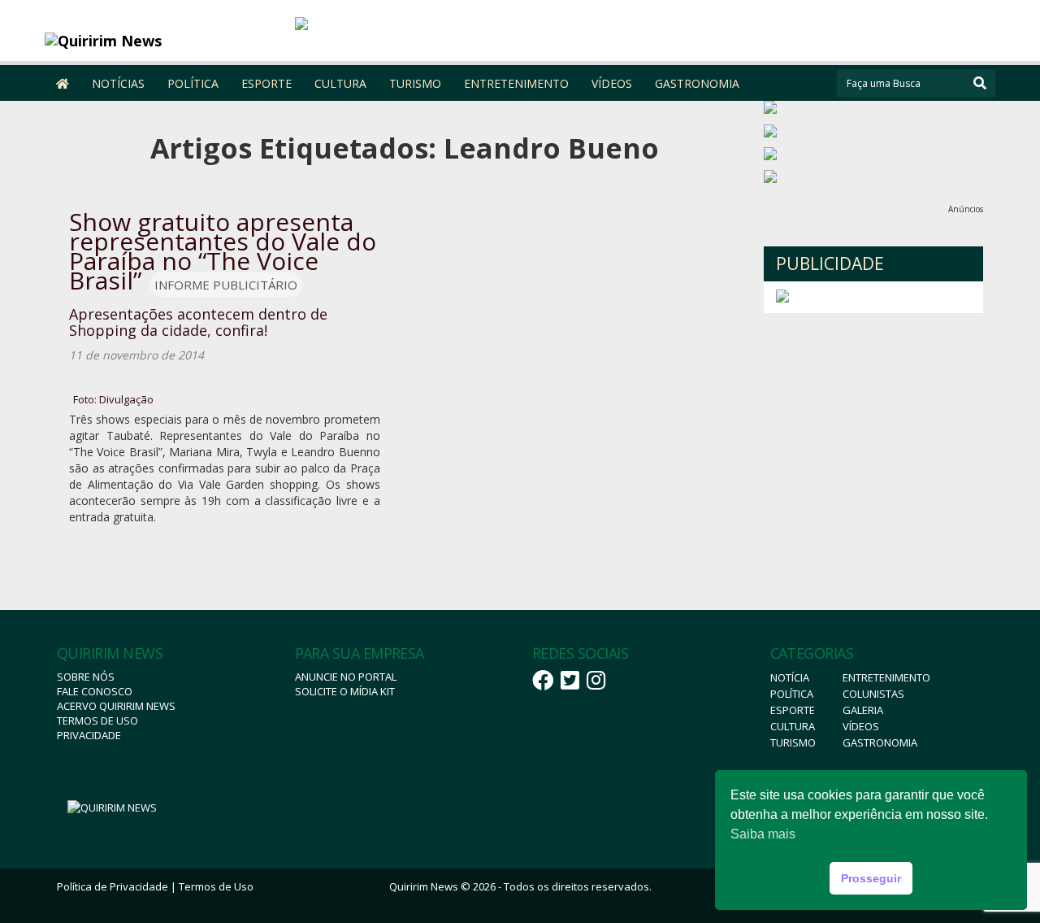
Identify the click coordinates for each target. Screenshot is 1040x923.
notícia (789, 677)
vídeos (861, 726)
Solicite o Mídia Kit (345, 691)
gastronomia (880, 742)
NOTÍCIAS (118, 83)
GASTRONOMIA (697, 83)
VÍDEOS (612, 83)
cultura (792, 726)
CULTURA (340, 83)
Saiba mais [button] (762, 834)
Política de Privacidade (112, 886)
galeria (863, 710)
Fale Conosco (94, 691)
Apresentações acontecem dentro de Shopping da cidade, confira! (198, 322)
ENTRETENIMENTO (516, 83)
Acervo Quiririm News (116, 706)
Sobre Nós (86, 676)
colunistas (873, 693)
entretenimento (886, 677)
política (791, 693)
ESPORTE (266, 83)
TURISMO (415, 83)
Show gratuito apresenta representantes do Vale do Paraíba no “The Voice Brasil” (222, 251)
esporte (792, 710)
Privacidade (89, 735)
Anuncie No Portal (345, 676)
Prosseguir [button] (871, 878)
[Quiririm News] (164, 40)
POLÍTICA (193, 83)
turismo (793, 742)
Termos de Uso (97, 720)
